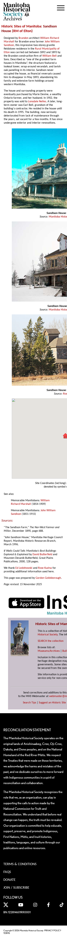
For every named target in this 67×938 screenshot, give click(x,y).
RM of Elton (22, 31)
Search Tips (29, 702)
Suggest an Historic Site (52, 702)
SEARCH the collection (50, 641)
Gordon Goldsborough (48, 578)
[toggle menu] (60, 7)
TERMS (6, 933)
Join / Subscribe (16, 888)
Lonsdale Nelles (37, 101)
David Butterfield (42, 554)
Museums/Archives (49, 651)
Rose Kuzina (45, 568)
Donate (9, 880)
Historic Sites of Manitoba (21, 26)
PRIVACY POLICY (52, 930)
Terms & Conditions (19, 864)
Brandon (23, 38)
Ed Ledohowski (23, 568)
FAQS (7, 872)
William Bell (49, 56)
